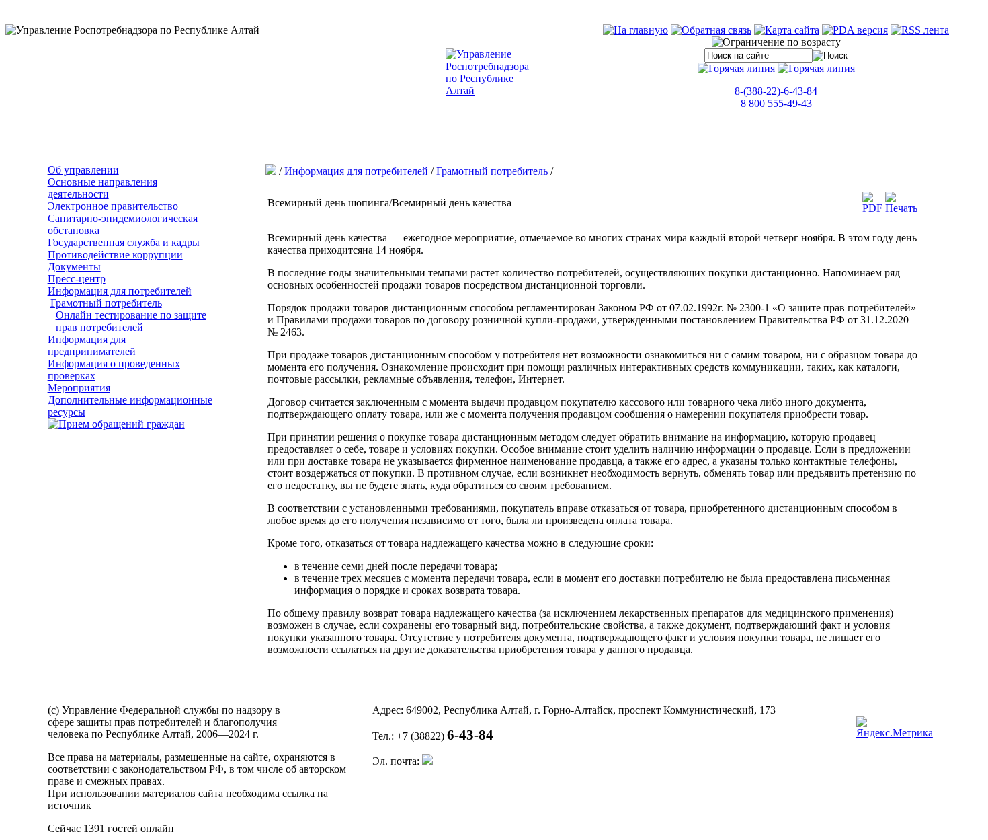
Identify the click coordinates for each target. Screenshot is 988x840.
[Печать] (901, 208)
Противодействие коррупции (115, 254)
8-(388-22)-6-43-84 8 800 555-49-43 (776, 97)
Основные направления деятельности (102, 188)
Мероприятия (79, 387)
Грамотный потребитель (106, 303)
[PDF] (872, 208)
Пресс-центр (77, 278)
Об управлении (83, 170)
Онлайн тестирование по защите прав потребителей (131, 321)
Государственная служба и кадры (124, 242)
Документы (74, 266)
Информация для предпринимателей (92, 345)
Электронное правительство (113, 206)
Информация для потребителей (120, 291)
